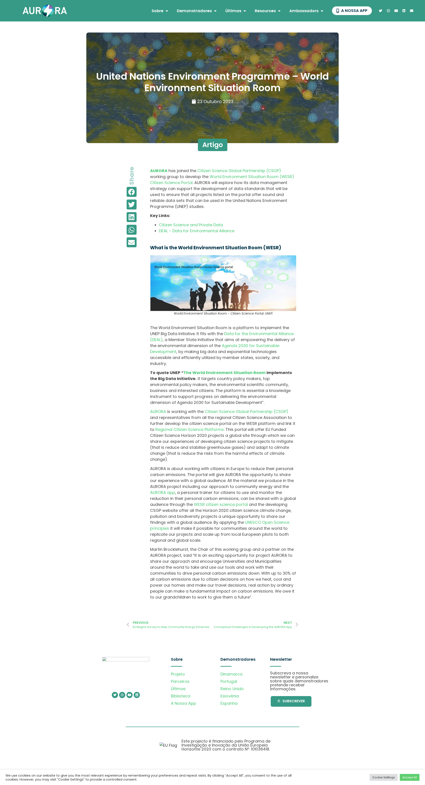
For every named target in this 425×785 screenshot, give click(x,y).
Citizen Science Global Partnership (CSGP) (239, 170)
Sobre (157, 10)
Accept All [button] (409, 777)
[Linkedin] (404, 11)
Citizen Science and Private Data (191, 225)
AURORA (158, 411)
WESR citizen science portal (221, 504)
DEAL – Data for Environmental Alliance (196, 231)
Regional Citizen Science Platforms (189, 429)
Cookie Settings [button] (383, 777)
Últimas (233, 10)
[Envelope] (411, 11)
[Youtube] (396, 11)
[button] (132, 192)
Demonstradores (194, 10)
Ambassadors (304, 10)
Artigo (212, 145)
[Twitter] (380, 11)
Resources (265, 10)
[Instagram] (388, 11)
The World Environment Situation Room (225, 372)
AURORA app (162, 492)
